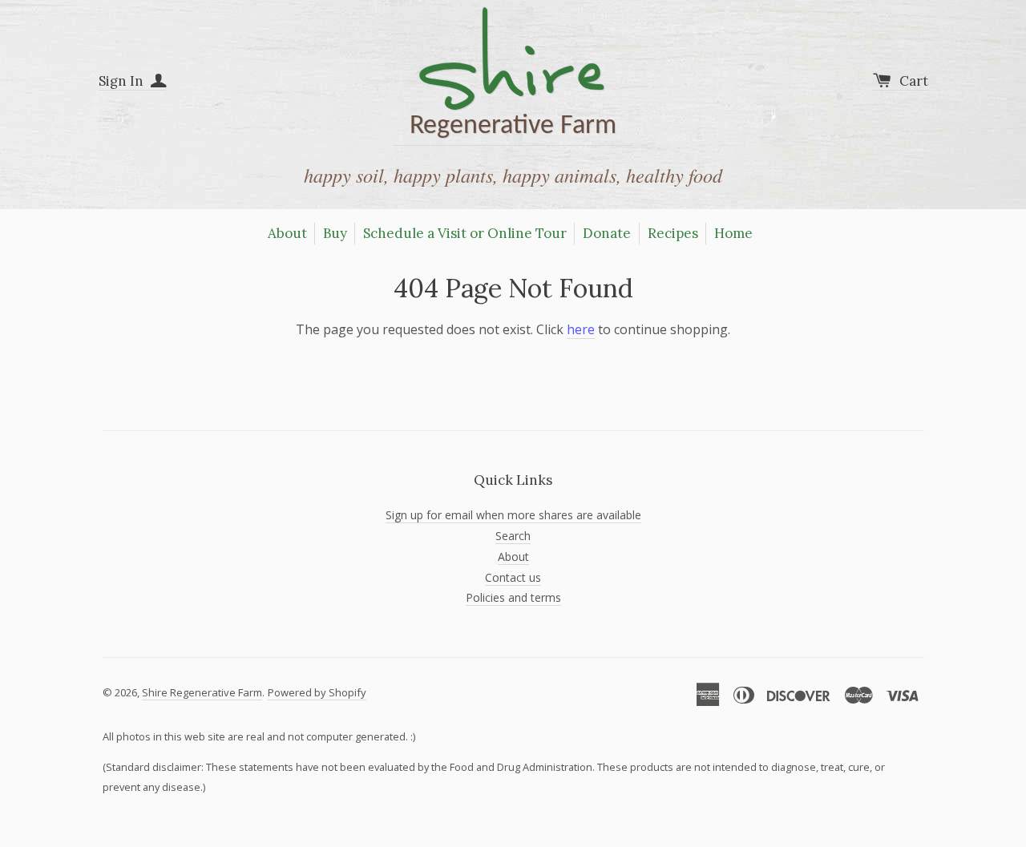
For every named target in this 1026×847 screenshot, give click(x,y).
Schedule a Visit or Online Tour (465, 233)
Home (733, 233)
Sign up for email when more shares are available (513, 514)
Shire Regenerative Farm (202, 692)
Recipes (673, 233)
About (287, 233)
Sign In (123, 81)
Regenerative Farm (513, 77)
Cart (913, 81)
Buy (335, 233)
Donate (607, 233)
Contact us (513, 577)
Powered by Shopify (317, 692)
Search (513, 535)
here (581, 329)
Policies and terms (513, 597)
